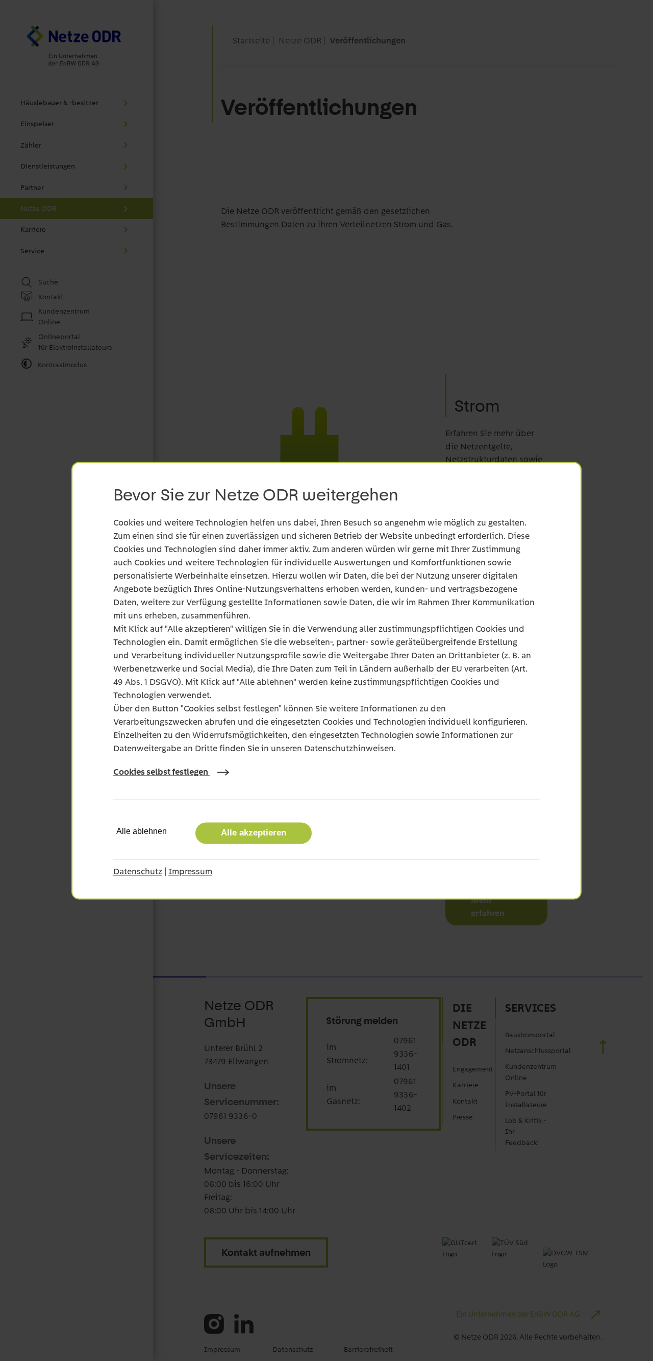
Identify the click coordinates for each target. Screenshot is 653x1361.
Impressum (190, 871)
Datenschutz (137, 871)
